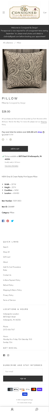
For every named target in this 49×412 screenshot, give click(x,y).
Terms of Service (9, 300)
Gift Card (6, 257)
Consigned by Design (17, 103)
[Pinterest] (7, 221)
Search (5, 247)
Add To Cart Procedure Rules (12, 268)
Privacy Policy (8, 295)
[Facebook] (3, 221)
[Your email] (23, 371)
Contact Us (7, 275)
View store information (11, 166)
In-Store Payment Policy (11, 280)
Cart (44, 12)
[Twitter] (12, 221)
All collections (8, 42)
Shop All (6, 252)
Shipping (44, 122)
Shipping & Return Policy (12, 290)
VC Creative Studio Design (24, 403)
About (5, 262)
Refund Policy (8, 285)
